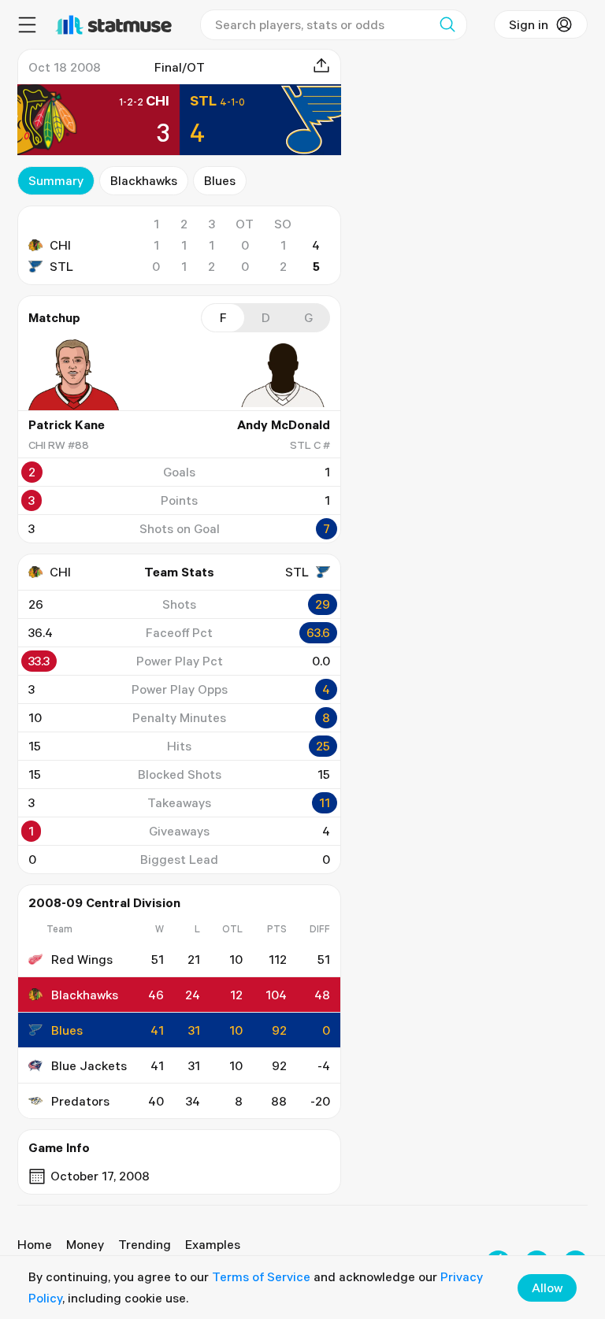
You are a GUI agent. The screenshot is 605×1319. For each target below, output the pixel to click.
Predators (80, 1101)
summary (56, 180)
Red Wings (82, 959)
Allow (547, 1287)
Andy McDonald (283, 424)
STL (61, 266)
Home (34, 1244)
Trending (144, 1244)
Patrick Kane (66, 424)
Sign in (528, 24)
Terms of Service (261, 1276)
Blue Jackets (89, 1065)
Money (85, 1244)
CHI (60, 245)
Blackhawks (143, 180)
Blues (220, 180)
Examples (212, 1244)
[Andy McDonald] (283, 374)
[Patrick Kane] (75, 374)
